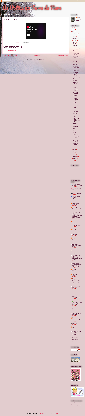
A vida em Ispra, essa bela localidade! (76, 332)
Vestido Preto (74, 270)
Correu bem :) (75, 123)
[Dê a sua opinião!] (24, 42)
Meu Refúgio (74, 274)
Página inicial (37, 55)
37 (72, 209)
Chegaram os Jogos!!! (75, 57)
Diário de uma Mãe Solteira (76, 256)
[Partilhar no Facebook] (27, 42)
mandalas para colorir (76, 297)
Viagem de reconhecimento (75, 238)
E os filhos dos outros (76, 196)
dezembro (75, 33)
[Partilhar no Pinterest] (28, 42)
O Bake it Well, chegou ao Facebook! (76, 319)
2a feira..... (75, 97)
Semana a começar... (75, 51)
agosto (74, 40)
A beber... (74, 43)
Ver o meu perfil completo (79, 19)
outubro (74, 36)
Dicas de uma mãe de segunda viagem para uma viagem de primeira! (77, 282)
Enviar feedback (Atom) (38, 59)
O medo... (73, 275)
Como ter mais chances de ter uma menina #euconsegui (77, 303)
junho (74, 149)
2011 (73, 160)
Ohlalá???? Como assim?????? (76, 59)
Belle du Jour (74, 323)
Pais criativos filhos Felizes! (76, 213)
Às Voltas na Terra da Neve (31, 7)
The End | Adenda (75, 314)
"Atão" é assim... (75, 293)
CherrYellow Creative (76, 335)
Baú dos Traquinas (74, 403)
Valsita (78, 17)
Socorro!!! (73, 310)
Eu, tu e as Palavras (76, 286)
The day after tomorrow (76, 342)
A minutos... (75, 125)
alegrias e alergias (75, 263)
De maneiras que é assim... (76, 67)
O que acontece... (76, 134)
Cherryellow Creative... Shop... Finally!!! (75, 74)
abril (74, 153)
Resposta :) (75, 95)
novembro (75, 35)
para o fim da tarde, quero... (76, 85)
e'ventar (73, 296)
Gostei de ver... (76, 111)
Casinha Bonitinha (75, 203)
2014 (73, 28)
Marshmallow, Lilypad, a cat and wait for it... (76, 291)
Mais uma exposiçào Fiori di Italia (76, 246)
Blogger (56, 413)
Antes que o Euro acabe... (76, 141)
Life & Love (74, 234)
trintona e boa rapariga (76, 208)
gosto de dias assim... (75, 130)
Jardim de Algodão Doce (76, 313)
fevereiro (75, 156)
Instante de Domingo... (75, 144)
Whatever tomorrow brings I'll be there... (76, 250)
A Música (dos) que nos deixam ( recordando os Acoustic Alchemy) (76, 265)
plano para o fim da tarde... (76, 49)
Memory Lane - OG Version (76, 54)
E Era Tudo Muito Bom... (76, 188)
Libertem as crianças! (76, 252)
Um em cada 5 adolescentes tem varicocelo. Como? (75, 199)
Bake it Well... (74, 318)
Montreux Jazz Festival (76, 137)
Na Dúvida (74, 189)
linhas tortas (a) (75, 339)
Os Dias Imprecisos (76, 225)
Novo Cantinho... (75, 287)
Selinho (74, 69)
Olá (72, 222)
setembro (75, 38)
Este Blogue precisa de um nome (76, 229)
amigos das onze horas (76, 221)
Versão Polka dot (76, 64)
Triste (74, 79)
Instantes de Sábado (75, 146)
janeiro (74, 158)
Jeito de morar (75, 204)
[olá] (73, 271)
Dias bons (74, 328)
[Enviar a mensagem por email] (23, 42)
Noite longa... (75, 80)
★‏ (72, 231)
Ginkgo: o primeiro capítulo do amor (75, 279)
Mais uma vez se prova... (76, 109)
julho (74, 42)
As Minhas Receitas (76, 184)
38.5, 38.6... (75, 132)
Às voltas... (75, 113)
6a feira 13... (75, 102)
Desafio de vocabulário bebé (75, 99)
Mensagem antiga (63, 55)
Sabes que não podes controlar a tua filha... (76, 120)
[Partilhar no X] (25, 42)
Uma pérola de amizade (76, 46)
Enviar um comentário (10, 50)
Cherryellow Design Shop (76, 405)
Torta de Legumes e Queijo (77, 185)
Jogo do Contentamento (76, 327)
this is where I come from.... (76, 93)
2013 (73, 29)
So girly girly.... (75, 126)
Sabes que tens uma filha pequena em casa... (76, 106)
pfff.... (74, 128)
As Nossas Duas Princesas (75, 308)
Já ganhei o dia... (76, 115)
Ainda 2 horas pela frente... (76, 62)
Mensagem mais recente (10, 55)
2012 (73, 31)
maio (74, 151)
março (74, 155)
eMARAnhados (75, 244)
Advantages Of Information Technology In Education (77, 258)
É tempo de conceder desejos (76, 240)
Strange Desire (75, 337)
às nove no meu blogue (76, 193)
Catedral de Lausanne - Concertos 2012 (76, 89)
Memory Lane (76, 70)
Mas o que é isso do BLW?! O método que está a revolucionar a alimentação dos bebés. (77, 216)
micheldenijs (41, 413)
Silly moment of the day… (76, 83)
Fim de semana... (76, 77)
